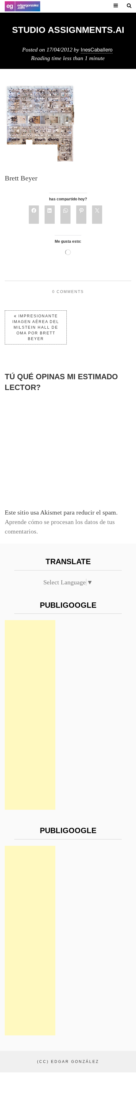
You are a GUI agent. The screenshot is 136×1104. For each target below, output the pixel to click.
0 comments (68, 292)
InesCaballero (97, 49)
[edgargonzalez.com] (22, 6)
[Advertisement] (30, 715)
